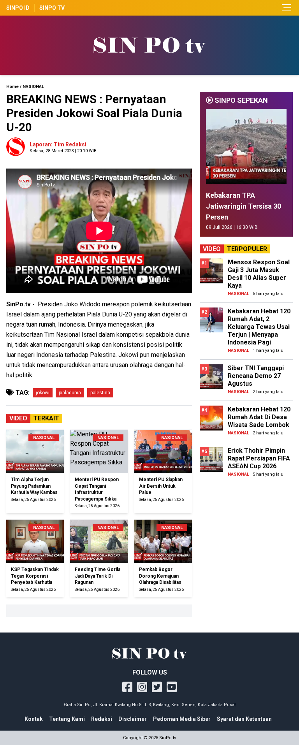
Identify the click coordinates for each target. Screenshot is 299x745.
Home (12, 86)
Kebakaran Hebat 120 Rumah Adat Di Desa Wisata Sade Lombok (259, 417)
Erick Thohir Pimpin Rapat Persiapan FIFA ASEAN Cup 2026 (259, 458)
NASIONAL (33, 86)
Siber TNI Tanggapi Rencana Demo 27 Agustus (256, 375)
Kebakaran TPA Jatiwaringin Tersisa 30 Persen (243, 206)
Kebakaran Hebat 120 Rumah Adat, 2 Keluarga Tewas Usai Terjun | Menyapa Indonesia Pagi (259, 326)
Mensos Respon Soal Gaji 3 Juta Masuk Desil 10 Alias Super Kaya (259, 273)
